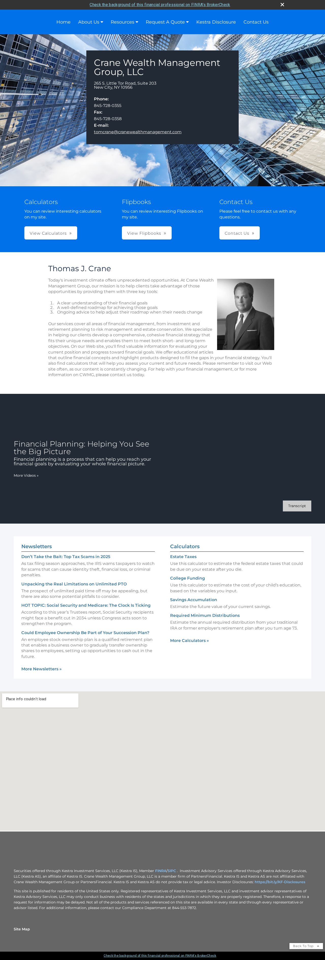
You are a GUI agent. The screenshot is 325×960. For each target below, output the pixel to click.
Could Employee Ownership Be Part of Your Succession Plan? (85, 632)
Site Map (22, 929)
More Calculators (189, 640)
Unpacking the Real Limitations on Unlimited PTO (74, 584)
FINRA (160, 871)
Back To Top (304, 946)
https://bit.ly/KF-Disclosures (280, 882)
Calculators (185, 546)
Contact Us (256, 22)
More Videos (26, 475)
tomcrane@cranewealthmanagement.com (138, 132)
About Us (88, 22)
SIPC (172, 871)
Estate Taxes (183, 556)
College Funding (187, 578)
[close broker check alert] (282, 5)
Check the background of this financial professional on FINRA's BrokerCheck (160, 4)
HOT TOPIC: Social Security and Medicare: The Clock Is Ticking (86, 605)
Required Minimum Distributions (205, 615)
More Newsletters (41, 669)
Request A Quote (165, 22)
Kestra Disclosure (216, 22)
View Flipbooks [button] (144, 233)
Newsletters (36, 546)
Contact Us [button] (237, 233)
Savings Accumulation (193, 599)
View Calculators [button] (48, 233)
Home (63, 22)
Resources (122, 22)
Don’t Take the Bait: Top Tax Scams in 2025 (65, 556)
